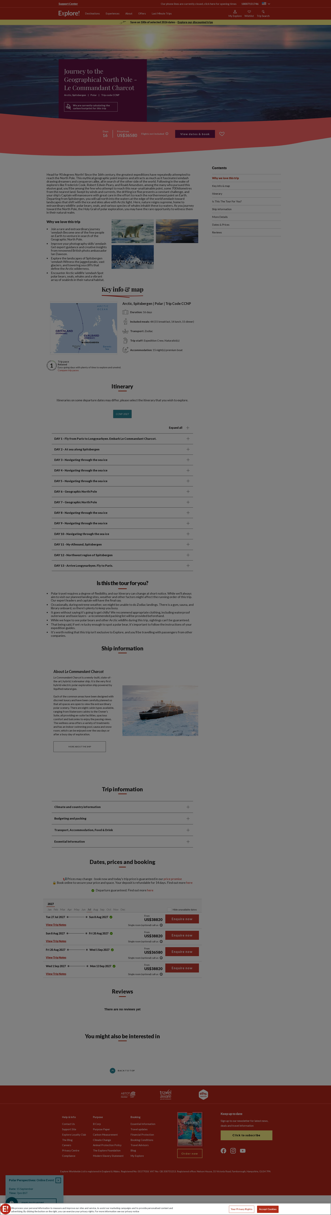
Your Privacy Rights (241, 1209)
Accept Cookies (268, 1209)
